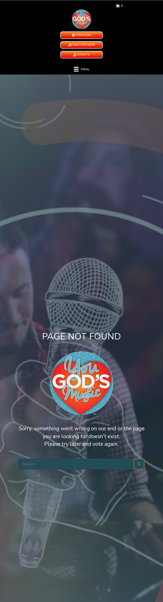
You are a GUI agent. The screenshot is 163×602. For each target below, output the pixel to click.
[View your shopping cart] (117, 6)
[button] (81, 35)
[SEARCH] (139, 464)
